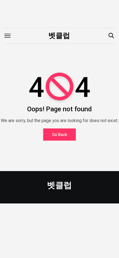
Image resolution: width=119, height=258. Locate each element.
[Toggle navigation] (7, 35)
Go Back (59, 134)
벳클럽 (59, 35)
